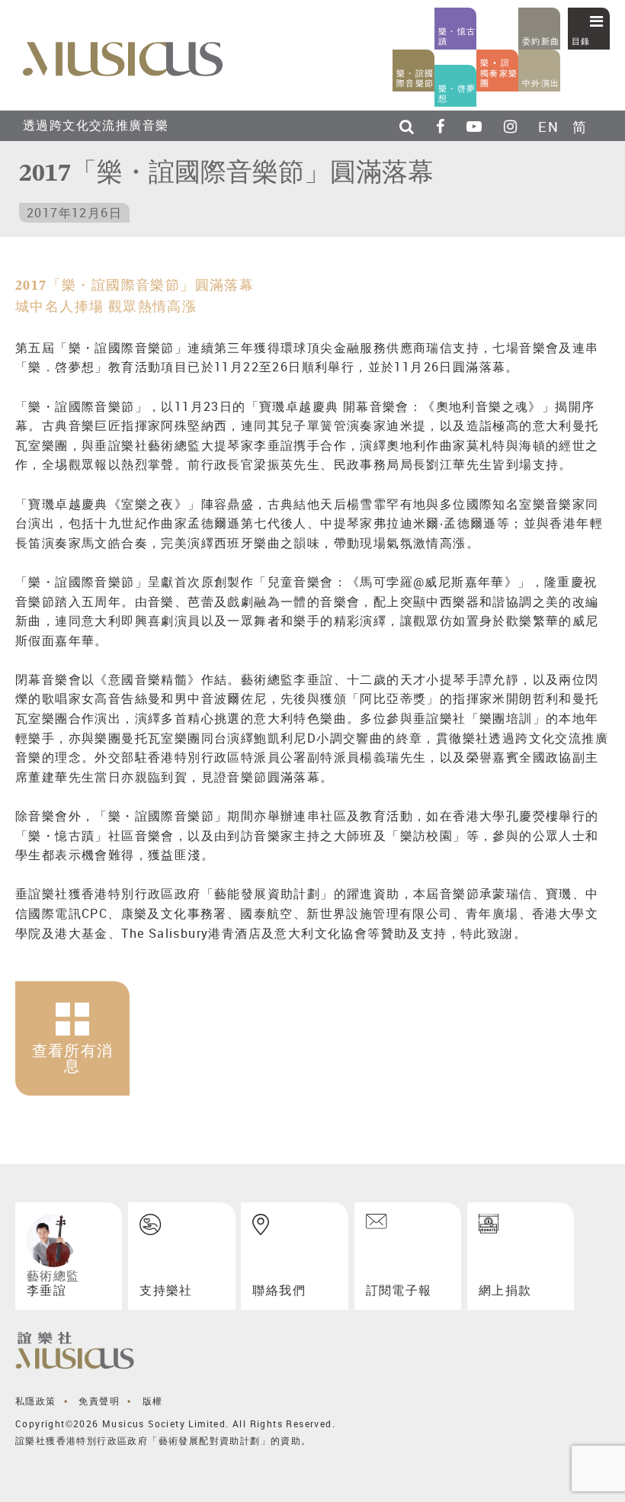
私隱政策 (35, 1400)
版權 (153, 1400)
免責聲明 (99, 1400)
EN (548, 126)
